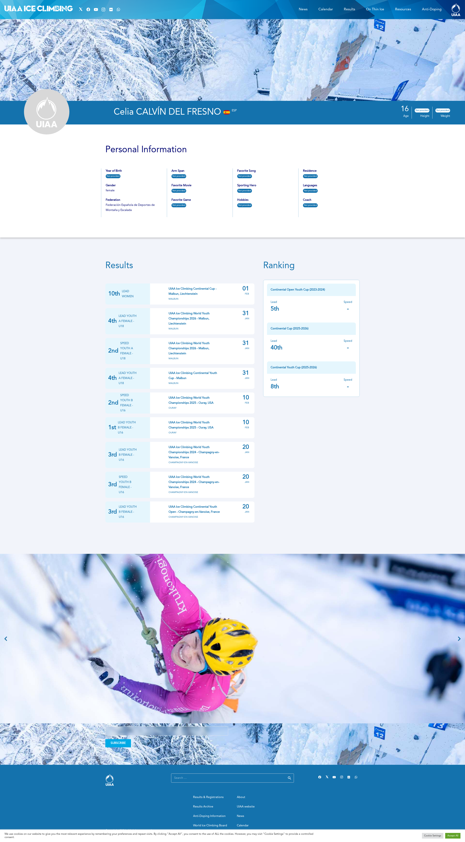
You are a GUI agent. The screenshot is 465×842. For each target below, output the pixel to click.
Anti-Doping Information (209, 816)
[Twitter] (81, 9)
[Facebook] (88, 9)
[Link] (456, 9)
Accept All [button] (452, 836)
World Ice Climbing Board (210, 825)
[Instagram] (103, 9)
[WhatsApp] (118, 9)
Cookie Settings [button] (432, 836)
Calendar (243, 825)
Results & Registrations (208, 797)
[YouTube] (96, 9)
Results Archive (203, 806)
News (240, 816)
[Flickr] (111, 9)
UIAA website (246, 806)
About (241, 797)
